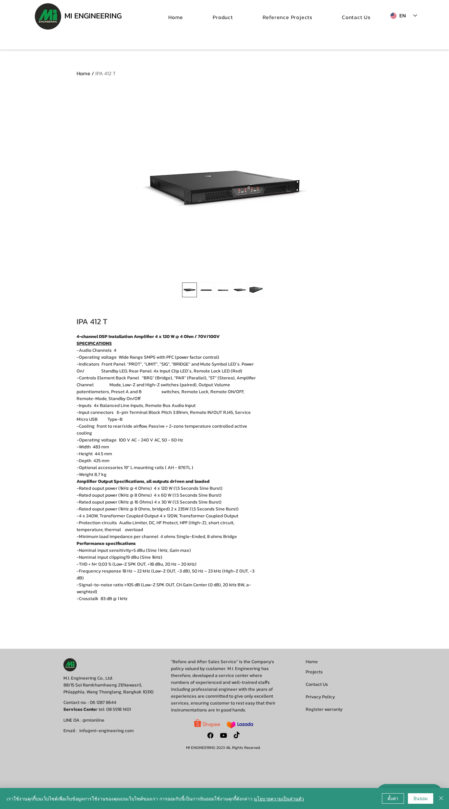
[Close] (441, 798)
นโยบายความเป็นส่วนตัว (279, 798)
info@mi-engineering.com (106, 730)
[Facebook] (210, 735)
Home (83, 73)
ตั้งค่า (393, 798)
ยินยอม (421, 798)
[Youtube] (223, 735)
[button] (223, 17)
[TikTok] (237, 735)
